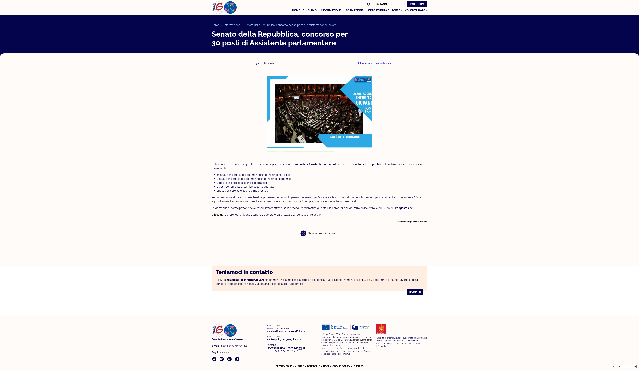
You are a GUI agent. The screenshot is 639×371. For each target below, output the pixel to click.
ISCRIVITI (415, 291)
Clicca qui (218, 214)
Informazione (331, 10)
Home (296, 10)
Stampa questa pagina (321, 233)
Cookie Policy (341, 366)
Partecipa (417, 4)
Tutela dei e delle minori (313, 366)
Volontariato (415, 10)
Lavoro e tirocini (382, 63)
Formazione (355, 10)
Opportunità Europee (384, 10)
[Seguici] (214, 358)
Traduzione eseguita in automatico (412, 222)
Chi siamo (310, 10)
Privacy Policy (285, 366)
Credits (359, 366)
